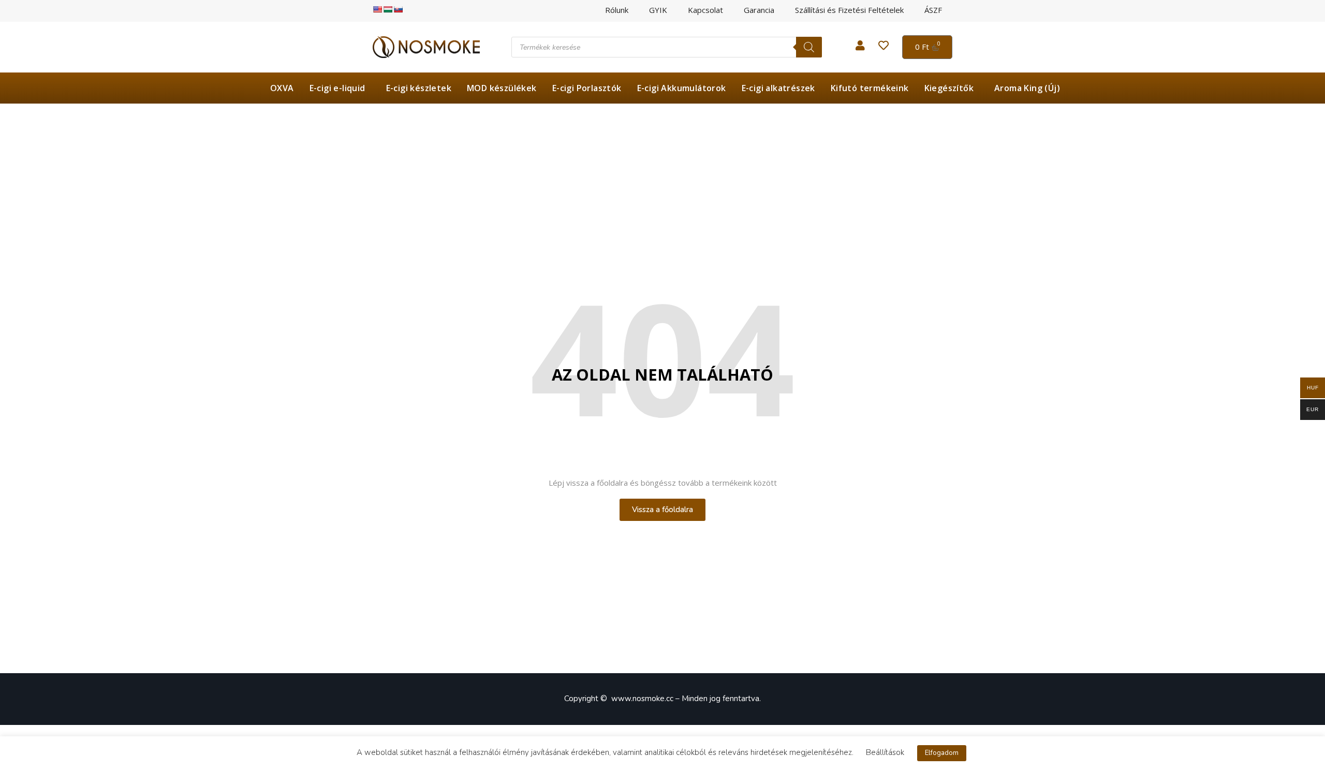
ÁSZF (933, 10)
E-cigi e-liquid (337, 88)
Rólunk (616, 10)
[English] (377, 9)
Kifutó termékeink (870, 88)
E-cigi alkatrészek (778, 88)
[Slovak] (398, 9)
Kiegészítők (949, 88)
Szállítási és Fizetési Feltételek (849, 10)
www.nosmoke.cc (642, 698)
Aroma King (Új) (1027, 88)
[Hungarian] (387, 9)
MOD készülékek (502, 88)
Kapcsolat (705, 10)
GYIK (658, 10)
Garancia (759, 10)
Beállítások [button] (885, 752)
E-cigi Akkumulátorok (681, 88)
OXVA (282, 88)
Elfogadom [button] (942, 753)
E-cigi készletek (418, 88)
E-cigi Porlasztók (587, 88)
